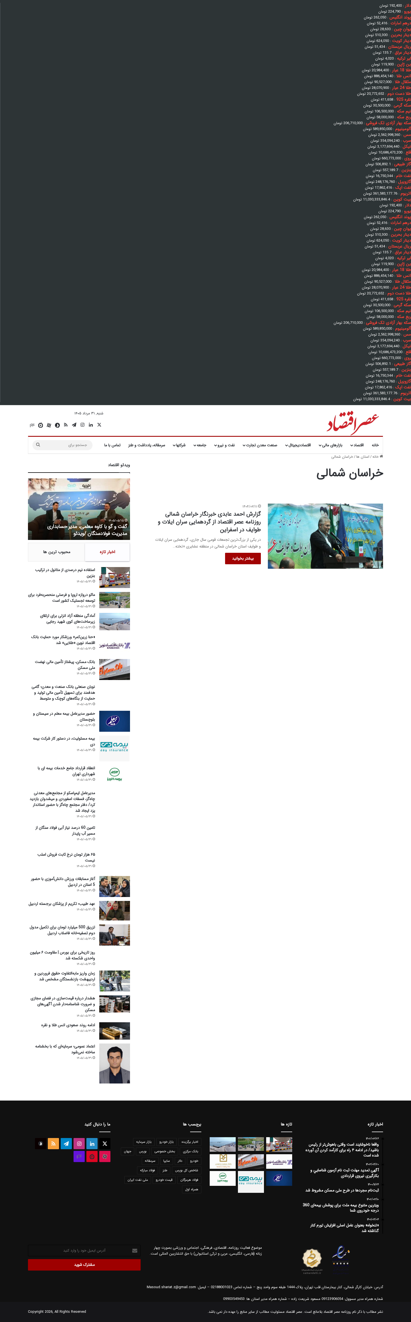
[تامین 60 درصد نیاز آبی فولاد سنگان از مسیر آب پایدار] (114, 836)
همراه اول (191, 1189)
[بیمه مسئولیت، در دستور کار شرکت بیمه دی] (114, 748)
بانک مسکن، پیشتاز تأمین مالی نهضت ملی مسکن (65, 665)
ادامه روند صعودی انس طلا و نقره (68, 1025)
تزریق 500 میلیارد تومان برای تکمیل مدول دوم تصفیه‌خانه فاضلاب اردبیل (62, 930)
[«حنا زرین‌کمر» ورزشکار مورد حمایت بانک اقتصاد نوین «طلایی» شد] (114, 644)
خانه (375, 445)
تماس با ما (112, 445)
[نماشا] (40, 425)
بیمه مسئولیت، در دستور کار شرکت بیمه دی (64, 741)
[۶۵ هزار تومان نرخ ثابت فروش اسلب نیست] (114, 862)
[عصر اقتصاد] (352, 422)
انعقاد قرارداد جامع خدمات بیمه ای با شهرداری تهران (66, 771)
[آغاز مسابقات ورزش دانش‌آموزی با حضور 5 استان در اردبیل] (114, 886)
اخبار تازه (107, 552)
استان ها (362, 457)
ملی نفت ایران (137, 1179)
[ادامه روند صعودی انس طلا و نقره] (114, 1031)
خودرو (194, 1160)
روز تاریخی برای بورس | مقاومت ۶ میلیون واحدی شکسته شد (62, 955)
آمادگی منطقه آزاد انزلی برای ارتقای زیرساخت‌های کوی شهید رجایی (67, 619)
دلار (180, 1160)
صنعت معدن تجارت (261, 445)
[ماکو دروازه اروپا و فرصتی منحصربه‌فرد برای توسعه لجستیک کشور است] (114, 600)
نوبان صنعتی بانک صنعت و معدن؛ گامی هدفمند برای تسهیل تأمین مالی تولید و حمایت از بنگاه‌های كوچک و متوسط (63, 693)
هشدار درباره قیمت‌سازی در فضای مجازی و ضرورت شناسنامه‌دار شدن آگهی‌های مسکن (62, 1004)
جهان (127, 1151)
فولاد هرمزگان (189, 1179)
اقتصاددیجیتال (300, 445)
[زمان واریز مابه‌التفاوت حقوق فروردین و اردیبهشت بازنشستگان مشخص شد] (114, 981)
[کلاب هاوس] (32, 425)
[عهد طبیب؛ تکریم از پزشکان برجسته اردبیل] (114, 910)
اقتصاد (359, 445)
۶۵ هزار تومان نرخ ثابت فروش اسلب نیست (66, 857)
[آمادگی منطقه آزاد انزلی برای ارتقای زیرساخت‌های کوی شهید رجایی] (114, 621)
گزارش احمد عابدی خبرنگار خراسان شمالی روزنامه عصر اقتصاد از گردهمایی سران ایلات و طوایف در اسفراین (209, 522)
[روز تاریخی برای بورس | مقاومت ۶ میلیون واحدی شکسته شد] (114, 957)
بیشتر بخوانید (243, 558)
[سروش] (57, 425)
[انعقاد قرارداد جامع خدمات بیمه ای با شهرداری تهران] (114, 775)
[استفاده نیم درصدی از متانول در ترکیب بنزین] (114, 577)
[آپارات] (49, 425)
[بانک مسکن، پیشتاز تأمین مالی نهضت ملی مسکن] (114, 669)
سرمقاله (150, 1160)
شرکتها (181, 445)
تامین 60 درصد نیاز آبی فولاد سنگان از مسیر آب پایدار (65, 831)
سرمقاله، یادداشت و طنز (146, 445)
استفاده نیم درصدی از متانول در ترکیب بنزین (65, 573)
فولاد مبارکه (147, 1170)
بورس (143, 1151)
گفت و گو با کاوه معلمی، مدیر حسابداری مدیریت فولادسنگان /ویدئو (87, 530)
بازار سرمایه (144, 1141)
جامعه (201, 445)
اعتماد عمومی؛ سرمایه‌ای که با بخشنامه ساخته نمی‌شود (65, 1049)
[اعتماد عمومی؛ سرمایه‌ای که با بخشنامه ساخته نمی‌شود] (114, 1064)
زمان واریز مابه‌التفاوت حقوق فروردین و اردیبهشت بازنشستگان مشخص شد (64, 976)
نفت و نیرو (226, 445)
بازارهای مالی (332, 445)
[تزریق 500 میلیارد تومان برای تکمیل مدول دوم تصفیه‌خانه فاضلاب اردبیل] (114, 935)
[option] (79, 509)
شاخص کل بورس (186, 1170)
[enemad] (341, 1274)
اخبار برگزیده (189, 1141)
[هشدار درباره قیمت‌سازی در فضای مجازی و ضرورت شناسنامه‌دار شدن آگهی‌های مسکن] (114, 1003)
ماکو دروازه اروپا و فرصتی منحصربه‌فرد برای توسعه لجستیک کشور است (61, 598)
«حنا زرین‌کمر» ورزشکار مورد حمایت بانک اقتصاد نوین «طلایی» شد (63, 640)
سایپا (166, 1160)
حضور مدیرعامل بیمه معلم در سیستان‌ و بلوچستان (64, 716)
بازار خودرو (166, 1141)
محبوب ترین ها (56, 552)
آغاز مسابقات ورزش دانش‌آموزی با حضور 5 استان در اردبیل (63, 882)
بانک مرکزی (190, 1151)
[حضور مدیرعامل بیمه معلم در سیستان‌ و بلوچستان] (114, 721)
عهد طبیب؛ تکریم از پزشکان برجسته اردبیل (62, 904)
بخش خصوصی (164, 1151)
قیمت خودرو (164, 1179)
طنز (165, 1170)
